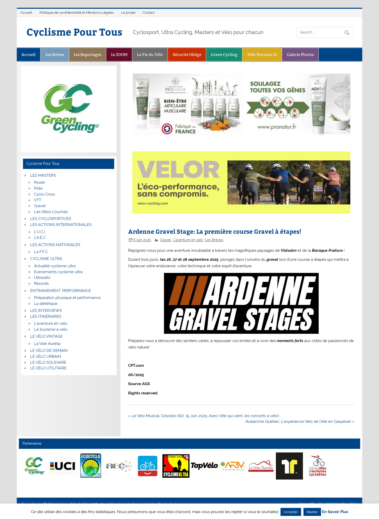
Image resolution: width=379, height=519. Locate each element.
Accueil (26, 12)
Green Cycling (224, 54)
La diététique (45, 303)
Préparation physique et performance (67, 297)
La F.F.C (41, 251)
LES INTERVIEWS (46, 310)
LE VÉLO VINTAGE (46, 336)
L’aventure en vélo (50, 323)
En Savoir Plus (335, 512)
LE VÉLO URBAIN (45, 356)
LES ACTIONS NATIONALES (55, 244)
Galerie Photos (300, 54)
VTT (37, 200)
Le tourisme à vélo (50, 329)
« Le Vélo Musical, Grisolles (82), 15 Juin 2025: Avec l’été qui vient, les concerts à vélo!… (204, 415)
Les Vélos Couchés (51, 211)
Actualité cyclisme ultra (55, 266)
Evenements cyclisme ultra (58, 272)
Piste (38, 188)
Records (41, 283)
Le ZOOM (119, 54)
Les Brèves (54, 54)
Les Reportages (87, 54)
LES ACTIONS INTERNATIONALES (61, 224)
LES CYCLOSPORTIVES (50, 218)
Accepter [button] (291, 512)
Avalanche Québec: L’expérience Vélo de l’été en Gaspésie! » (300, 421)
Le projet (128, 12)
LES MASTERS (43, 175)
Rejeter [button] (312, 512)
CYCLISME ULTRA (46, 258)
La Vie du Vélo (150, 54)
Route (39, 182)
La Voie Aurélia (47, 343)
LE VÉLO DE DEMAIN (49, 350)
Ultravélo (42, 277)
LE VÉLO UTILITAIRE (48, 368)
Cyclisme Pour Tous (74, 31)
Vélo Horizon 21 (262, 54)
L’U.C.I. (40, 232)
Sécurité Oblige (187, 54)
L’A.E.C (40, 237)
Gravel (165, 240)
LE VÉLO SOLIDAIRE (48, 362)
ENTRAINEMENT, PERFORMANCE (60, 290)
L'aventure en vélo (188, 240)
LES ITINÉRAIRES (45, 316)
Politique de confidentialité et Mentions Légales (76, 12)
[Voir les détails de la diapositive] (34, 465)
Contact (149, 12)
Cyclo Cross (44, 194)
